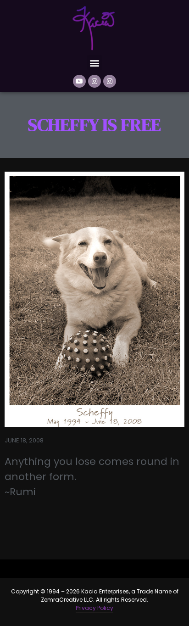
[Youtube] (79, 81)
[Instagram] (94, 81)
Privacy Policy (94, 608)
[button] (94, 62)
